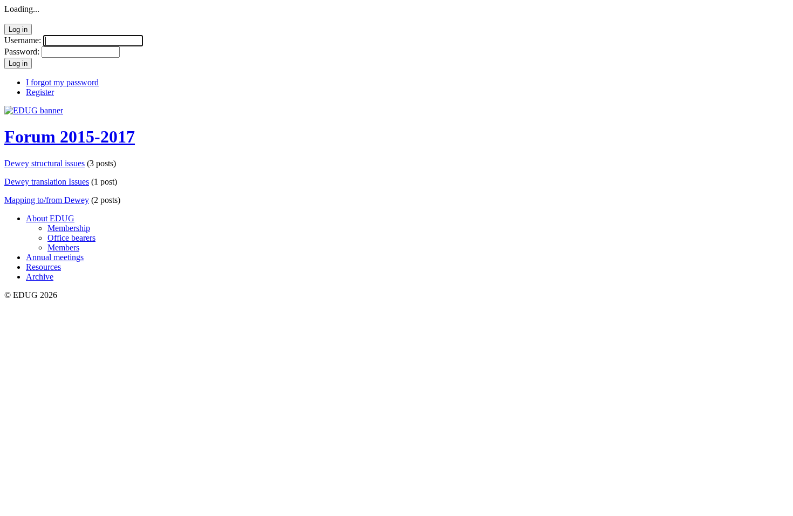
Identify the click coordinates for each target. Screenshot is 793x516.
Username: (22, 40)
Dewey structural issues (44, 163)
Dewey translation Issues (46, 181)
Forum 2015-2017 (69, 136)
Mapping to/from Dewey (46, 200)
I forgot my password (62, 82)
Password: (21, 51)
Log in (18, 29)
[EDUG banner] (33, 110)
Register (40, 92)
